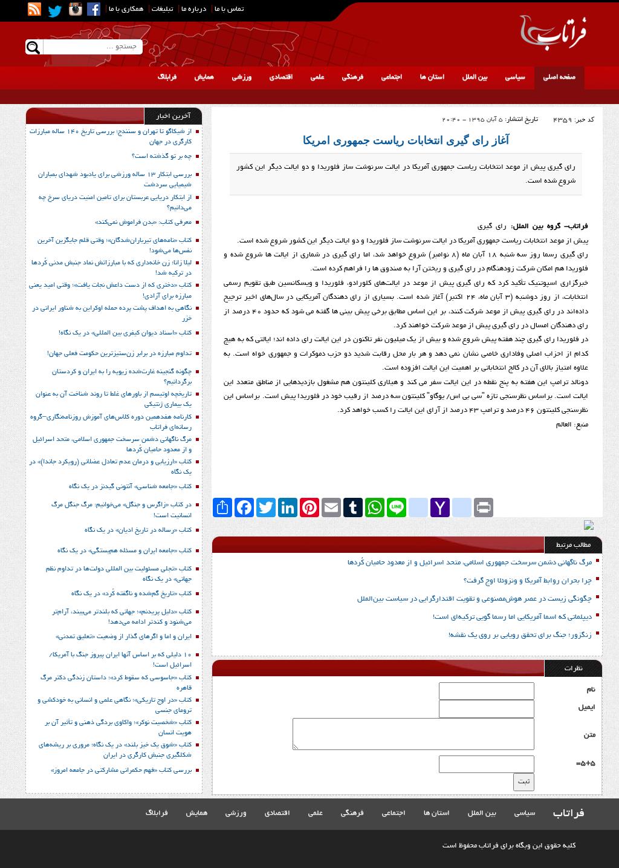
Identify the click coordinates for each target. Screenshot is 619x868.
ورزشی (241, 77)
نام (591, 690)
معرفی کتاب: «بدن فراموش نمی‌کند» (143, 222)
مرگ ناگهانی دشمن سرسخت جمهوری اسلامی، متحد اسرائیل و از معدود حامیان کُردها (470, 563)
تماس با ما (229, 9)
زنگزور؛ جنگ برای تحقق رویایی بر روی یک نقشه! (520, 635)
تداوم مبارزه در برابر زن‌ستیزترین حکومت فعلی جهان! (119, 353)
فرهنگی (352, 77)
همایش (204, 77)
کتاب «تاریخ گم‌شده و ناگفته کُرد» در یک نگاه (131, 594)
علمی (317, 77)
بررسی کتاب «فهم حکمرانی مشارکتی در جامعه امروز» (121, 770)
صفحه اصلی (559, 77)
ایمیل (586, 707)
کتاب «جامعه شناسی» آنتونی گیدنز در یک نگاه (130, 487)
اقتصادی (281, 77)
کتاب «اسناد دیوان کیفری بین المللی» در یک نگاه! (125, 333)
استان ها (432, 77)
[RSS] (34, 9)
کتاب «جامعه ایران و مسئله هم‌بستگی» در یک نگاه (124, 551)
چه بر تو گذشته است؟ (162, 156)
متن (589, 735)
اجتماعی (391, 77)
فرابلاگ (167, 77)
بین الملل (474, 77)
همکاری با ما (126, 9)
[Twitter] (55, 11)
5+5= (585, 763)
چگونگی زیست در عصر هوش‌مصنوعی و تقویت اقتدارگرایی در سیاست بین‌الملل (474, 599)
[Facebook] (93, 9)
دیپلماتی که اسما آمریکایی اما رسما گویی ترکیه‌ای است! (512, 617)
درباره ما (193, 9)
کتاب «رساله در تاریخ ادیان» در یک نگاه (138, 530)
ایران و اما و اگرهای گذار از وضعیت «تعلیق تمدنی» (124, 637)
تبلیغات (162, 9)
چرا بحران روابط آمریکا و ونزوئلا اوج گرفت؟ (528, 581)
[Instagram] (75, 9)
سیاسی (515, 77)
